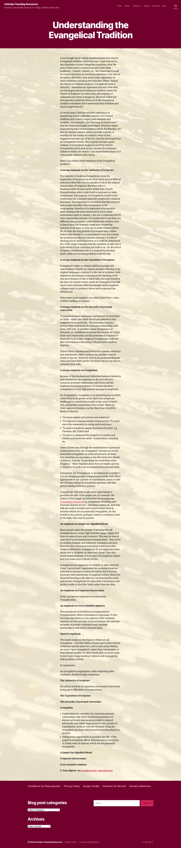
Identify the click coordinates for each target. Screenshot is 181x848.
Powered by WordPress (89, 842)
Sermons (156, 6)
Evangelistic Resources (72, 501)
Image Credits (91, 786)
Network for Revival (114, 786)
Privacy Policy (72, 786)
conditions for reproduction (97, 770)
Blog (164, 6)
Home (119, 6)
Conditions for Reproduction (44, 786)
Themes (136, 6)
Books (147, 6)
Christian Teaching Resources (21, 4)
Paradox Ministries (140, 786)
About (127, 6)
